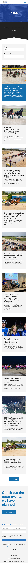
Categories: (7, 47)
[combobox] (14, 49)
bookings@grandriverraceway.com (10, 546)
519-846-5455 (22, 546)
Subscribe (14, 540)
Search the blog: (8, 53)
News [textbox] (6, 49)
